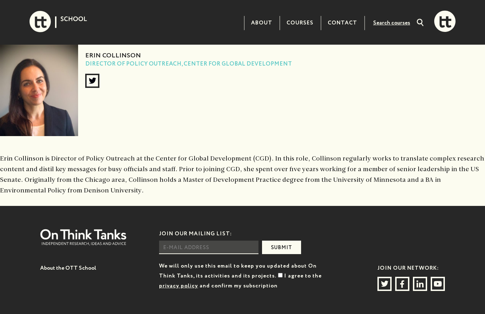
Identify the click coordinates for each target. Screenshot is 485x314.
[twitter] (92, 81)
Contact (342, 23)
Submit (281, 248)
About (261, 23)
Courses (300, 23)
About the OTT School (68, 268)
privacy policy (178, 286)
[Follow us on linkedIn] (420, 284)
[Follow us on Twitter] (384, 284)
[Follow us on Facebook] (402, 284)
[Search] (420, 23)
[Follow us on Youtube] (438, 284)
